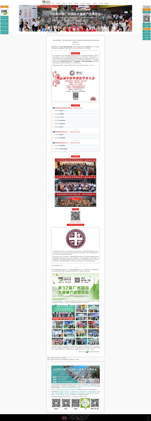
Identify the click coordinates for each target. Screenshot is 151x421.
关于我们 (95, 3)
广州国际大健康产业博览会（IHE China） (75, 415)
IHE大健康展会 (91, 351)
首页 (53, 3)
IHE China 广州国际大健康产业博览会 (58, 389)
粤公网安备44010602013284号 (84, 418)
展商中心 (64, 3)
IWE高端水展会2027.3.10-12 (4, 32)
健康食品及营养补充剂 (64, 391)
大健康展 (85, 416)
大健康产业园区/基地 (60, 394)
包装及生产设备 (68, 394)
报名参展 (146, 9)
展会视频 (146, 38)
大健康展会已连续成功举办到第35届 (84, 386)
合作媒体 (146, 36)
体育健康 (53, 394)
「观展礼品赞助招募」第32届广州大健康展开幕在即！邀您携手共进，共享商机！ (65, 359)
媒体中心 (88, 3)
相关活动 (82, 3)
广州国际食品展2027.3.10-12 (4, 29)
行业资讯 (146, 33)
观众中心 (70, 3)
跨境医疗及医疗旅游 (81, 393)
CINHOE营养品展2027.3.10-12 (4, 25)
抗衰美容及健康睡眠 (59, 393)
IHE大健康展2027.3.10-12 (4, 21)
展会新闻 (56, 32)
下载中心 (146, 23)
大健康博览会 (76, 416)
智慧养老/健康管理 (92, 391)
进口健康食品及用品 (74, 391)
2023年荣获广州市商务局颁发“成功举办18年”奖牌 (70, 387)
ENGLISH (101, 3)
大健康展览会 (81, 416)
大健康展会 (71, 416)
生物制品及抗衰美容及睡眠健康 (92, 393)
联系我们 (87, 415)
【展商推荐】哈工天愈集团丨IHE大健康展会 (58, 357)
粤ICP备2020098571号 (73, 418)
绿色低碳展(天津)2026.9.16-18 (4, 18)
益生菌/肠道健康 (72, 393)
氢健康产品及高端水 (83, 391)
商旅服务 (76, 3)
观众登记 (146, 12)
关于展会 (58, 3)
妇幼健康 (66, 393)
